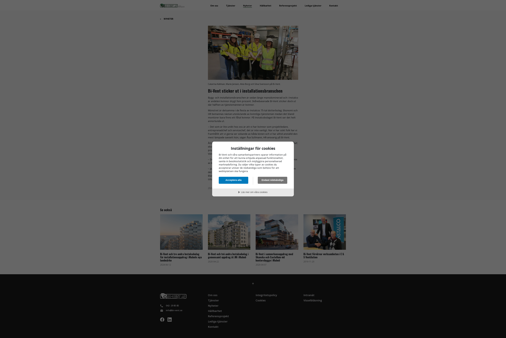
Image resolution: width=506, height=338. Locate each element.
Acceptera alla (233, 180)
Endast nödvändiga (272, 180)
